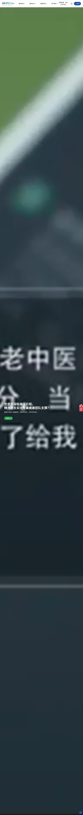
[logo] (7, 3)
